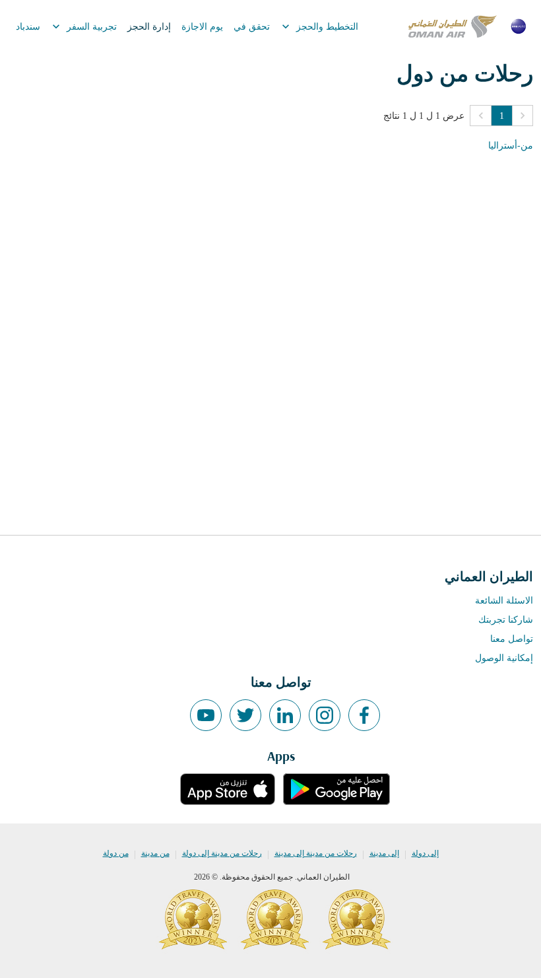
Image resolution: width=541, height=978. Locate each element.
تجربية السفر (83, 26)
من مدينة (155, 853)
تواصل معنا (511, 639)
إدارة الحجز (149, 27)
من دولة (116, 853)
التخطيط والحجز (318, 26)
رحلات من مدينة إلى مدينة (315, 853)
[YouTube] (206, 715)
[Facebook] (364, 715)
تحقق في (252, 27)
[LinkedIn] (285, 715)
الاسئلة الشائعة (504, 601)
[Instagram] (324, 715)
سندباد (28, 27)
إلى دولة (425, 853)
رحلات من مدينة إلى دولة (222, 853)
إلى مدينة (384, 853)
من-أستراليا (510, 146)
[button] (522, 115)
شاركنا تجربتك (505, 620)
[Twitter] (245, 715)
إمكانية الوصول (504, 658)
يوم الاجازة (202, 27)
